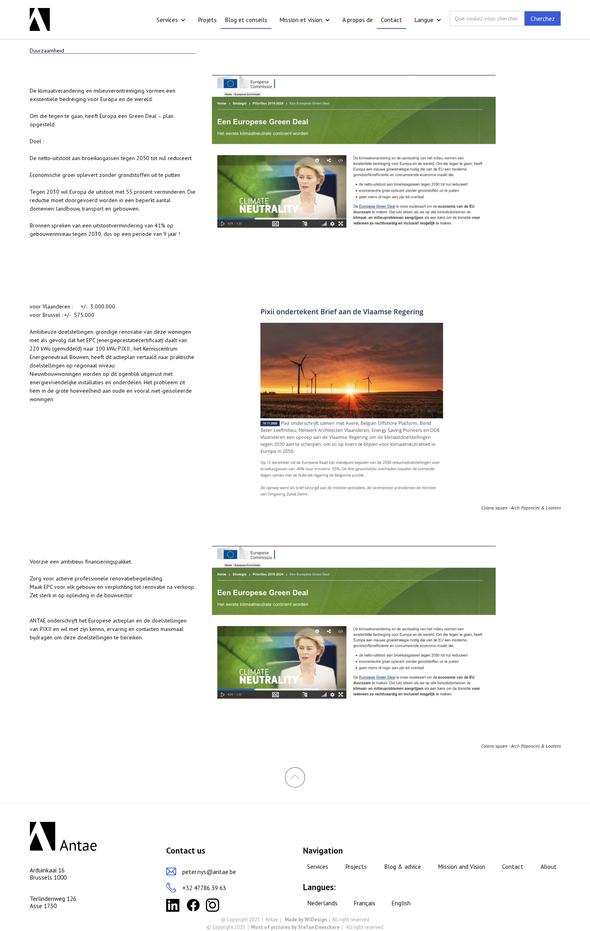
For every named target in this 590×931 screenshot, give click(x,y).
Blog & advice (402, 866)
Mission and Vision (461, 866)
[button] (171, 20)
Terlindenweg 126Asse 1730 (53, 902)
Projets (207, 20)
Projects (356, 866)
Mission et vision (300, 20)
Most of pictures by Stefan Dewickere (295, 927)
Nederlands (322, 903)
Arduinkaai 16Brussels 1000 (48, 873)
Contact (391, 20)
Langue (423, 20)
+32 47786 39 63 (204, 887)
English (401, 903)
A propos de (357, 20)
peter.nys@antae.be (209, 871)
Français (364, 903)
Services (167, 20)
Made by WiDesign (306, 919)
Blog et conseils (246, 20)
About (549, 866)
